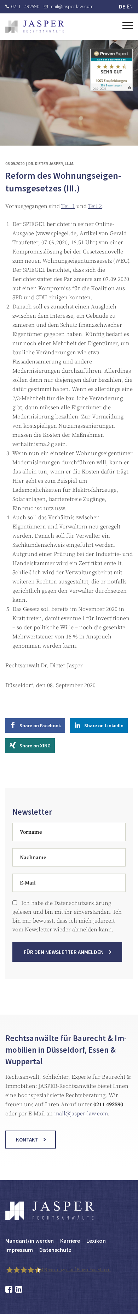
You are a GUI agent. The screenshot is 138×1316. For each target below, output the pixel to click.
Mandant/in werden (29, 1240)
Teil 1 (68, 206)
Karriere (70, 1240)
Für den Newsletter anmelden (64, 952)
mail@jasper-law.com (71, 6)
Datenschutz (55, 1249)
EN (130, 6)
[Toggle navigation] (127, 24)
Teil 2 (95, 206)
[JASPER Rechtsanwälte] (34, 26)
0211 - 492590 (25, 6)
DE (122, 6)
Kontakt (27, 1139)
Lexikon (96, 1240)
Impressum (19, 1249)
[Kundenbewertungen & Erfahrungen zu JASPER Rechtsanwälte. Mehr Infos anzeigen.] (111, 69)
